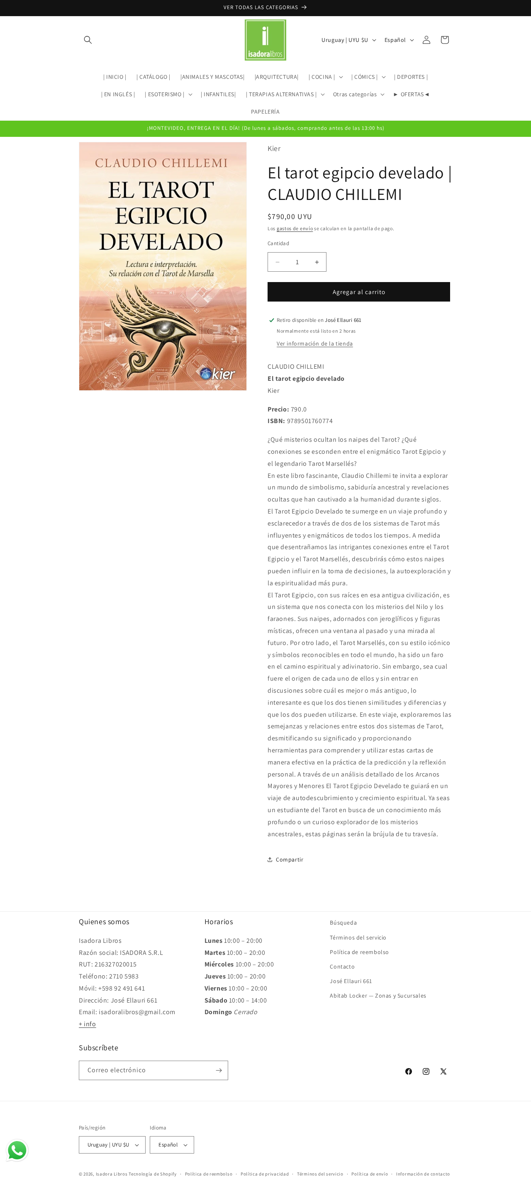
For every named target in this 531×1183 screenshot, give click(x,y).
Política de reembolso (359, 951)
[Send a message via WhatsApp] (17, 1150)
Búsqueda (343, 922)
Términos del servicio (358, 937)
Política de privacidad (265, 1173)
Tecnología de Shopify (153, 1174)
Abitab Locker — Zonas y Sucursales (378, 995)
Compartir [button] (289, 859)
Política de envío (369, 1173)
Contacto (342, 966)
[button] (88, 40)
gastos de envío (295, 228)
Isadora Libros (112, 1174)
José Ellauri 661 (351, 981)
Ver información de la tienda (315, 343)
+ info (87, 1024)
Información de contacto (423, 1173)
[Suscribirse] (218, 1070)
